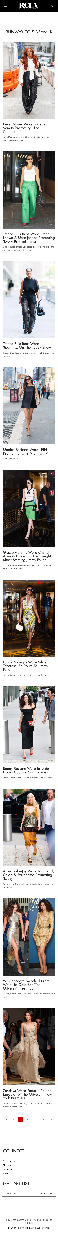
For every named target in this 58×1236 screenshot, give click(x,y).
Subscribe (46, 1193)
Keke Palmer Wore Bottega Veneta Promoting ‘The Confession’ (24, 127)
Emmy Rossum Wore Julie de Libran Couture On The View (26, 770)
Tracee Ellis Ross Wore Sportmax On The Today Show (27, 345)
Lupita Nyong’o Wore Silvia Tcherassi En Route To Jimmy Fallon (25, 665)
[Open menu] (5, 6)
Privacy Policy (15, 1228)
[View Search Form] (52, 6)
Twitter (6, 1173)
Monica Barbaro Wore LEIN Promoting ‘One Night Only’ (25, 451)
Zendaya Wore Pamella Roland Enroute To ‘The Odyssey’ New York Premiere (27, 1094)
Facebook (7, 1169)
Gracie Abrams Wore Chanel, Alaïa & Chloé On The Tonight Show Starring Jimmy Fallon (27, 556)
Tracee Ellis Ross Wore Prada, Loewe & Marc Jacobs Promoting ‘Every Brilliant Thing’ (29, 237)
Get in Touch (9, 1161)
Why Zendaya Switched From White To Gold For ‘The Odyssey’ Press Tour (26, 984)
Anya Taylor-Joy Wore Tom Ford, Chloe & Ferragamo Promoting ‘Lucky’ (28, 874)
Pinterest (7, 1165)
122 (44, 1119)
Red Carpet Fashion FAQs (37, 1228)
